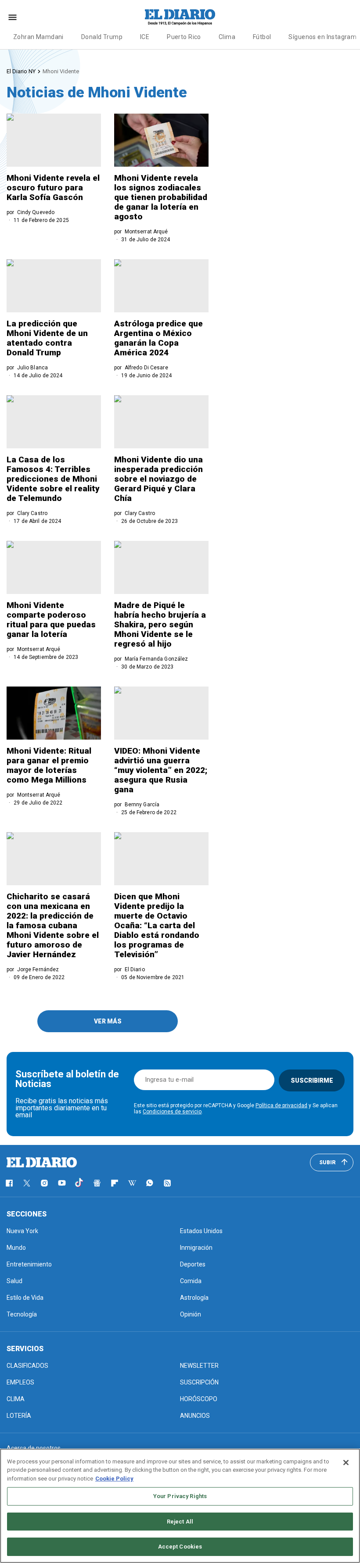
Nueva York (22, 1230)
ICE (144, 36)
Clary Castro (32, 513)
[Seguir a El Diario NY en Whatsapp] (149, 1183)
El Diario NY (21, 71)
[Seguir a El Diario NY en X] (27, 1183)
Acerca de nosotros (34, 1448)
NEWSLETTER (199, 1365)
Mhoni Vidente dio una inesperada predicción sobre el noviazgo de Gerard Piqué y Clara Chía (158, 478)
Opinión (190, 1314)
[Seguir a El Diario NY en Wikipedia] (132, 1183)
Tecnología (22, 1314)
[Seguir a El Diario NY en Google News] (97, 1183)
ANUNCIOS (195, 1415)
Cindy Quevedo (36, 212)
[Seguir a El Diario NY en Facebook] (9, 1183)
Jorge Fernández (38, 969)
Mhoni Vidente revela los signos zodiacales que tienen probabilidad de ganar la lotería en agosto (160, 197)
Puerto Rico (184, 36)
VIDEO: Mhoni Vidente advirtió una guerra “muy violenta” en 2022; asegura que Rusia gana (160, 770)
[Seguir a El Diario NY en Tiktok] (79, 1183)
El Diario (135, 969)
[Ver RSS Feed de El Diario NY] (167, 1183)
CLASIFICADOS (27, 1365)
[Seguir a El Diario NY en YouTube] (62, 1183)
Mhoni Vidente (61, 71)
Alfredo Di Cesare (146, 368)
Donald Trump (101, 36)
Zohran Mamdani (38, 36)
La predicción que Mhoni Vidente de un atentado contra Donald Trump (47, 338)
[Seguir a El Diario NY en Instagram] (44, 1183)
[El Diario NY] (180, 17)
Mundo (16, 1247)
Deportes (192, 1264)
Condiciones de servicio (172, 1112)
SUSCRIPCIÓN (199, 1382)
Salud (14, 1280)
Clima (227, 36)
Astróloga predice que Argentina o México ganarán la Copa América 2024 (158, 338)
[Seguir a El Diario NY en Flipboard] (114, 1183)
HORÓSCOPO (198, 1398)
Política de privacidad (281, 1105)
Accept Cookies (180, 1546)
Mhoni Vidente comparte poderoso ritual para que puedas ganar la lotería (51, 619)
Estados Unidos (201, 1230)
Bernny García (142, 804)
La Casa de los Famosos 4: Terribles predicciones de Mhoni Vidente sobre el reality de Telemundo (53, 478)
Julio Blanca (32, 368)
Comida (191, 1280)
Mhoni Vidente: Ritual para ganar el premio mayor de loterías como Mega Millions (49, 765)
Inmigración (196, 1247)
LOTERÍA (19, 1415)
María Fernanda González (156, 659)
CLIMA (16, 1398)
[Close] (346, 1462)
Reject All (180, 1521)
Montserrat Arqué (146, 232)
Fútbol (262, 36)
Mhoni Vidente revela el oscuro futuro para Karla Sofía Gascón (53, 187)
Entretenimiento (29, 1264)
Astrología (194, 1297)
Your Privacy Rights (180, 1496)
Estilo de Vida (25, 1297)
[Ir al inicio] (42, 1162)
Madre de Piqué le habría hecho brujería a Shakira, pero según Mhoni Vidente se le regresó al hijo (160, 624)
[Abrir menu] (12, 17)
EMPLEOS (20, 1382)
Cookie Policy (114, 1478)
